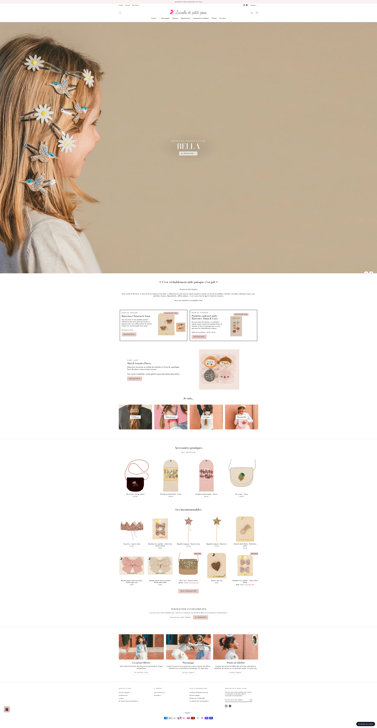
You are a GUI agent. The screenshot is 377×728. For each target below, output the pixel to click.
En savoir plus (141, 672)
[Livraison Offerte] (141, 647)
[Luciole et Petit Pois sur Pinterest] (230, 706)
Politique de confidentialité (197, 698)
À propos (127, 5)
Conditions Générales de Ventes (199, 692)
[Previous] (366, 273)
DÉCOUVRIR (199, 337)
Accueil (153, 18)
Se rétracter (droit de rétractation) (128, 701)
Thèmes (214, 18)
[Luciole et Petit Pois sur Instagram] (226, 706)
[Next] (371, 273)
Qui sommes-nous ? (159, 692)
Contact (121, 5)
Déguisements (185, 18)
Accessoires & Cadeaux (201, 18)
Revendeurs (135, 5)
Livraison (121, 698)
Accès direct (188, 673)
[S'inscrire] (251, 700)
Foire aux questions (124, 692)
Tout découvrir (188, 452)
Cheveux (175, 18)
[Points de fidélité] (235, 647)
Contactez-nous (123, 695)
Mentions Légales (194, 695)
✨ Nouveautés (164, 18)
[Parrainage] (188, 647)
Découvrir (129, 334)
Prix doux (223, 18)
